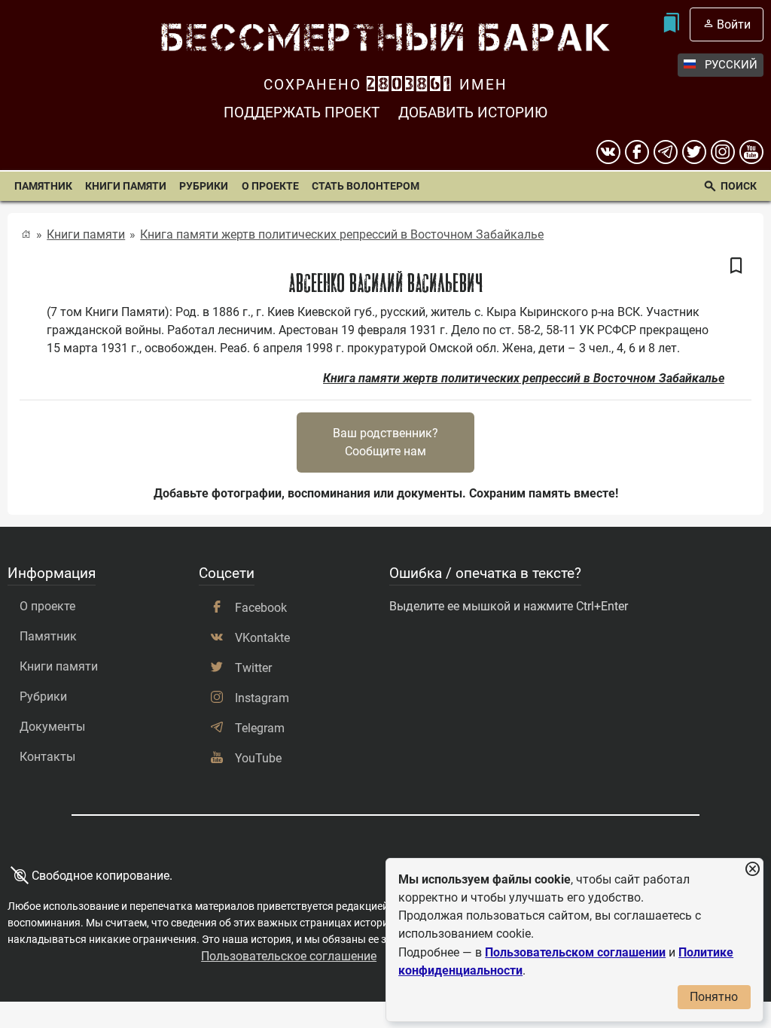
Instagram (262, 698)
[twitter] (694, 152)
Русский (731, 64)
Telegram (260, 728)
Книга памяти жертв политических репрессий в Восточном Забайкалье (342, 234)
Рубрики (203, 186)
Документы (52, 726)
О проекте (270, 186)
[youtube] (751, 152)
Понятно (714, 997)
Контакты (47, 757)
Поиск (739, 186)
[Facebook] (637, 152)
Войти (734, 24)
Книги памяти (125, 186)
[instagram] (723, 152)
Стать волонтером (365, 186)
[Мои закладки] (671, 24)
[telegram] (666, 152)
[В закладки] (736, 266)
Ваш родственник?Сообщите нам (385, 442)
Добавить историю (472, 112)
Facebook (261, 608)
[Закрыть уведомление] (752, 869)
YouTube (258, 758)
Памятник (43, 186)
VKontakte (262, 638)
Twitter (253, 668)
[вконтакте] (608, 152)
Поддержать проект (301, 112)
